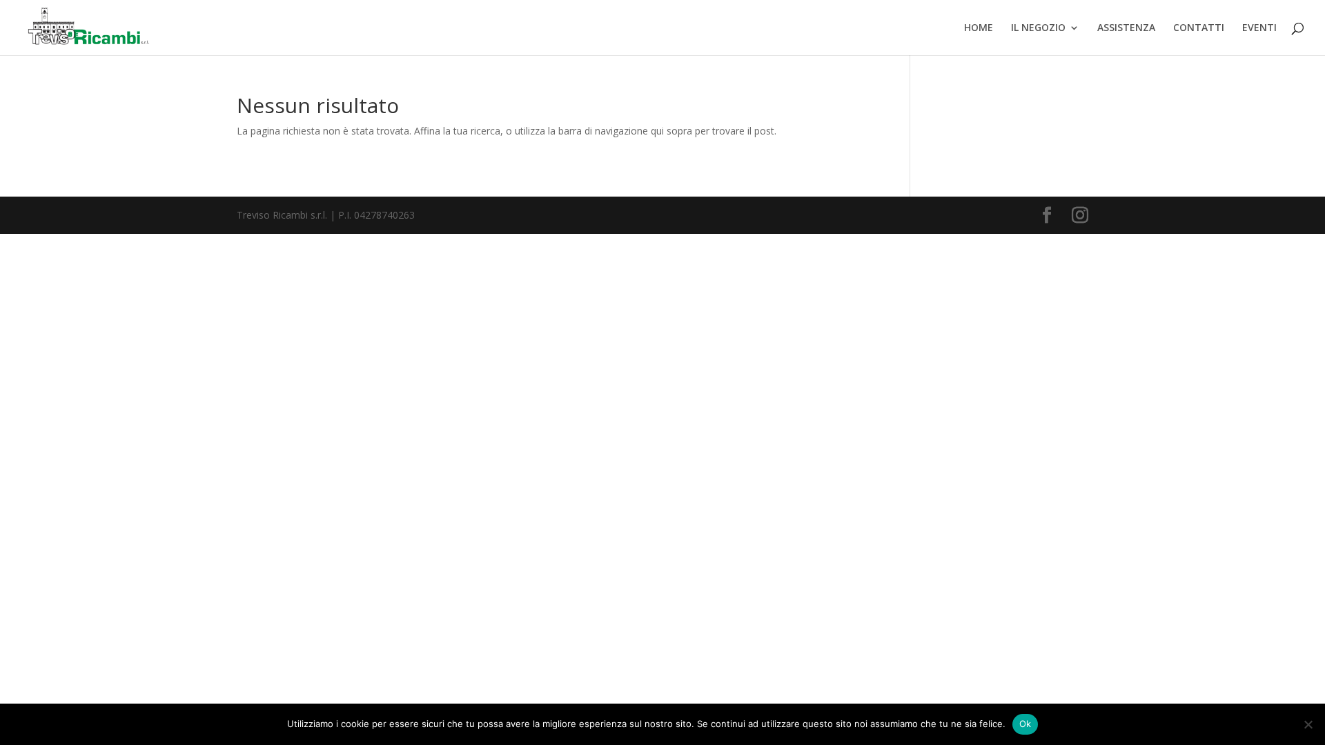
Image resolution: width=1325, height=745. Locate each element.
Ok (1025, 723)
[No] (1308, 724)
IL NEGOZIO (1038, 28)
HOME (978, 28)
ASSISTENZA (1126, 28)
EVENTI (1259, 28)
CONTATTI (1198, 28)
